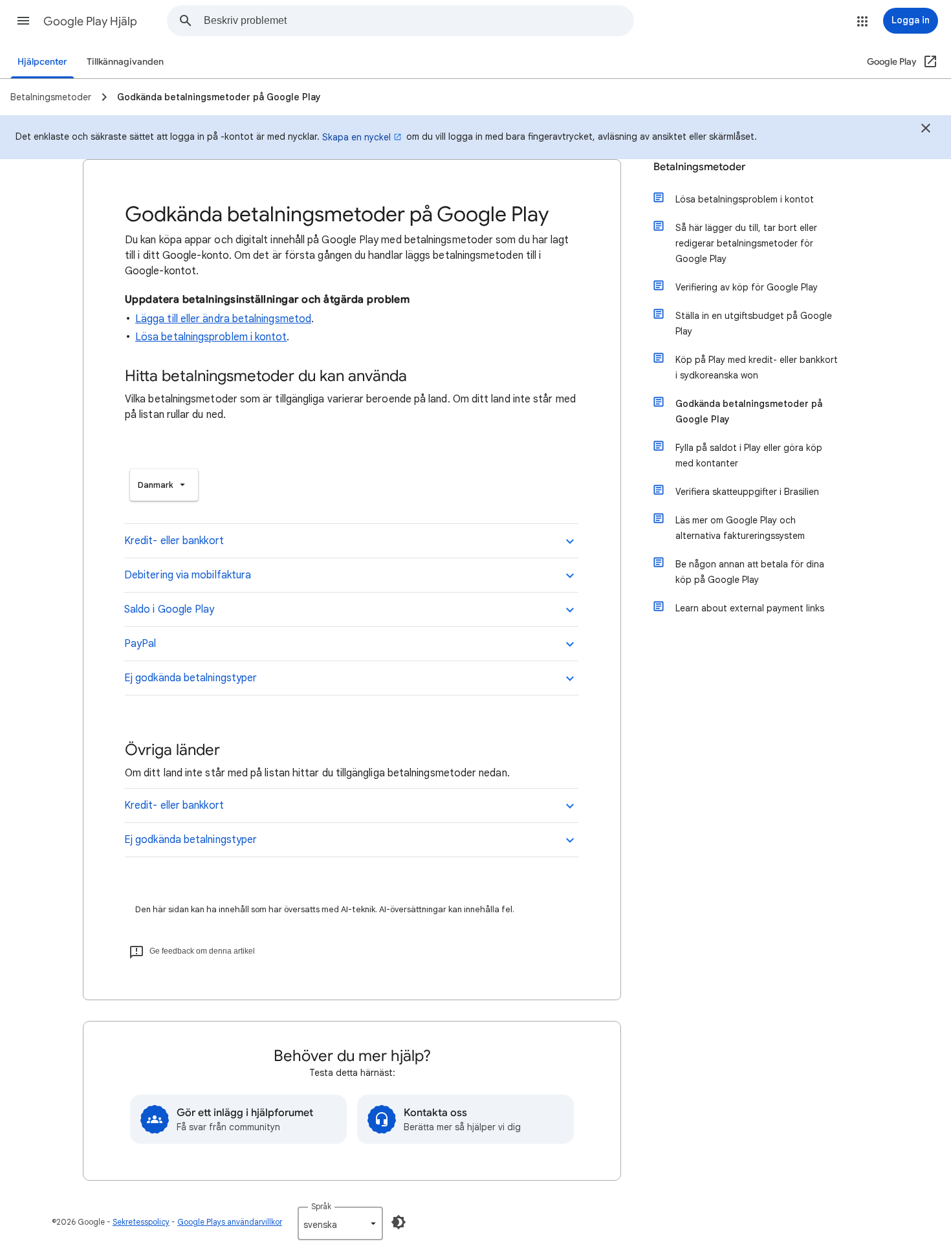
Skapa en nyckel (356, 137)
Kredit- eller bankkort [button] (174, 540)
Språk (321, 1206)
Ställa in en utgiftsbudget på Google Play (753, 323)
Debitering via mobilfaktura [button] (187, 575)
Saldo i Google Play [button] (169, 609)
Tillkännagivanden (125, 61)
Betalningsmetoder (699, 166)
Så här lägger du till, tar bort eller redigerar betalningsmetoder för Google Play (746, 243)
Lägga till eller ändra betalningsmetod (223, 318)
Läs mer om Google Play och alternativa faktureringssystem (740, 528)
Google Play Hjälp (90, 21)
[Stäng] (926, 130)
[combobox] (418, 21)
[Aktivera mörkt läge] (398, 1222)
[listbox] (164, 485)
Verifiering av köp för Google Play (746, 287)
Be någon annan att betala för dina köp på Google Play (749, 572)
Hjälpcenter (42, 61)
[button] (23, 20)
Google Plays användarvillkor (229, 1222)
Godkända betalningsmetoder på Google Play (748, 411)
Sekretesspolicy (141, 1222)
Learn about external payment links (749, 608)
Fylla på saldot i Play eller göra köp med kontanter (748, 455)
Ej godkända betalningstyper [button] (190, 678)
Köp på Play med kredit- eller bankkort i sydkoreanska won (756, 367)
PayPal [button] (140, 643)
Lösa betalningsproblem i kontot (211, 337)
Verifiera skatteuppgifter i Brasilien (747, 492)
